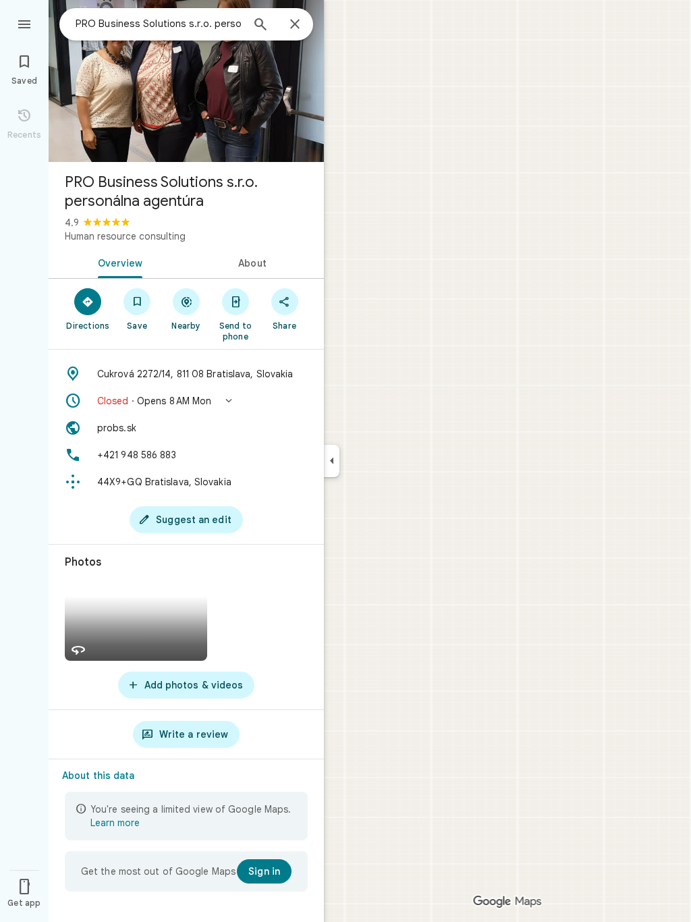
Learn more (115, 823)
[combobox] (159, 24)
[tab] (117, 262)
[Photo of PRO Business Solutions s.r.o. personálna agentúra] (186, 81)
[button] (186, 400)
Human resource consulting (125, 236)
